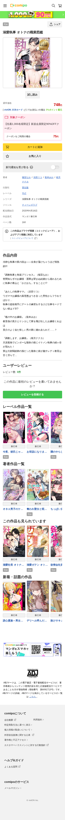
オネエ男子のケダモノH (13, 509)
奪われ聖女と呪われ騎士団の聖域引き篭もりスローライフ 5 (37, 509)
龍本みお (49, 177)
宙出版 (25, 187)
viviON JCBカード (13, 110)
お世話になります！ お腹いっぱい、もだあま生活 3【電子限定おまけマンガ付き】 (37, 452)
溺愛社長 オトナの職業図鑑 (13, 565)
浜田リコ (37, 177)
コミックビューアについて (22, 238)
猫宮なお (26, 177)
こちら (32, 696)
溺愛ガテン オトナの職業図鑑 (37, 565)
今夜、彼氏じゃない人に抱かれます (13, 452)
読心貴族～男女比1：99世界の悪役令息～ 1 (14, 621)
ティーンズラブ (29, 205)
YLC (24, 193)
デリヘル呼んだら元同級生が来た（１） (37, 621)
